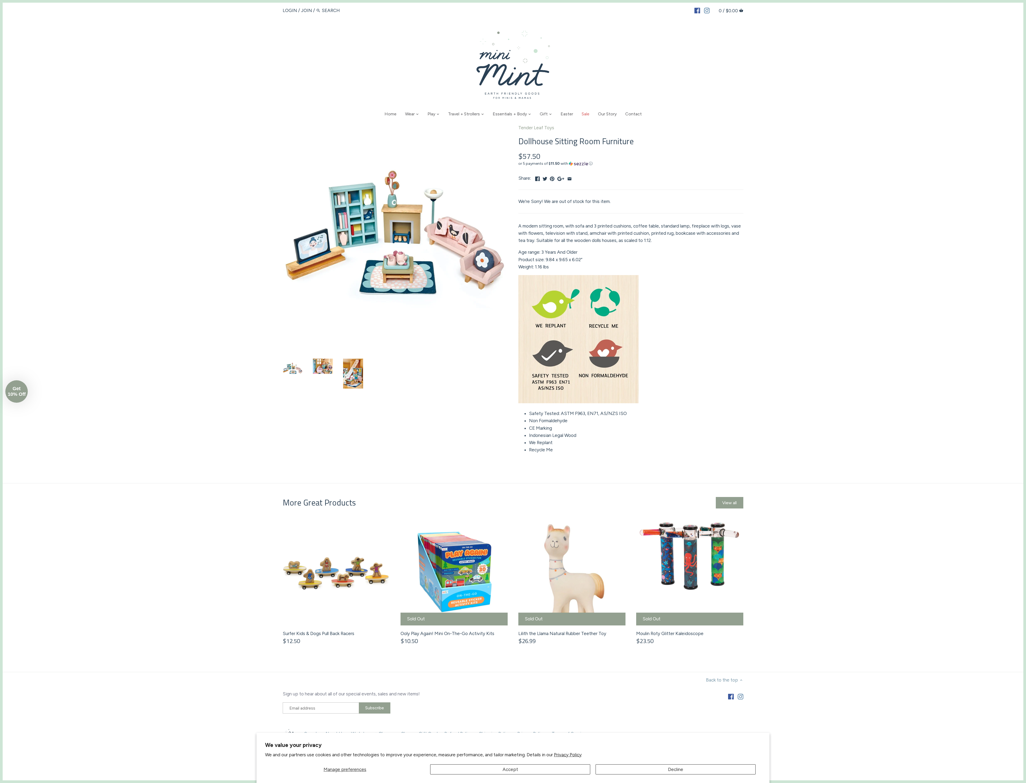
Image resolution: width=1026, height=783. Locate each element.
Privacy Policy (568, 754)
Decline (675, 769)
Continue (460, 423)
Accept (510, 769)
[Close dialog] (610, 320)
